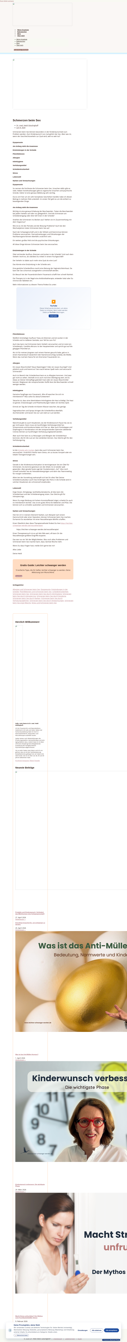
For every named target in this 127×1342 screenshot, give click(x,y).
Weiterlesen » (20, 919)
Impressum (57, 1339)
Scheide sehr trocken (26, 450)
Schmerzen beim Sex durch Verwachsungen (47, 600)
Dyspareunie (46, 589)
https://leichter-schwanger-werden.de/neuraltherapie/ (43, 524)
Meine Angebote (23, 30)
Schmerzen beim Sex (21, 594)
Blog (19, 34)
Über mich (21, 36)
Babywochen (22, 32)
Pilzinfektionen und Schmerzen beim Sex (36, 592)
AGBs (80, 1339)
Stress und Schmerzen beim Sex (44, 603)
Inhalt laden (53, 316)
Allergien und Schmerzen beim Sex (26, 589)
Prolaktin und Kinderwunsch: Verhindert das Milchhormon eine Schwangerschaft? (30, 913)
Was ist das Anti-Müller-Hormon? (26, 1054)
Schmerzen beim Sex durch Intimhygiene (46, 594)
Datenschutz (70, 1339)
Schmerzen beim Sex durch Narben (26, 598)
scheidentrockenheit (60, 592)
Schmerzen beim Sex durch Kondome (51, 596)
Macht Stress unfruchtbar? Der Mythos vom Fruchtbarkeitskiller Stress (29, 1317)
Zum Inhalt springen (7, 1)
